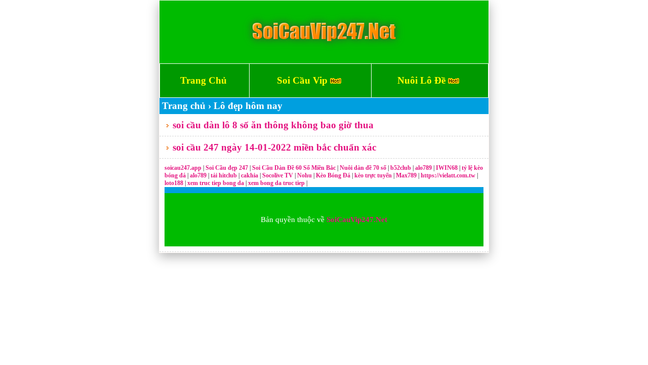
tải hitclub (224, 175)
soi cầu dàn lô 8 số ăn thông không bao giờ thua (273, 125)
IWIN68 (447, 167)
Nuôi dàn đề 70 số (363, 167)
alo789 (424, 167)
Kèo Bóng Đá (333, 175)
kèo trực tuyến (373, 175)
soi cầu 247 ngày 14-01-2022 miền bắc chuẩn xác (274, 147)
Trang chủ (184, 105)
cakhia (250, 175)
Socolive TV (277, 175)
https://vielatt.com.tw (448, 175)
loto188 (174, 183)
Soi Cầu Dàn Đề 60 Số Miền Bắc (294, 167)
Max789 (406, 175)
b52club (401, 167)
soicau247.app (183, 167)
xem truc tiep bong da (216, 183)
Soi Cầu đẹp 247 (227, 167)
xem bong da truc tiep (277, 183)
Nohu (304, 175)
